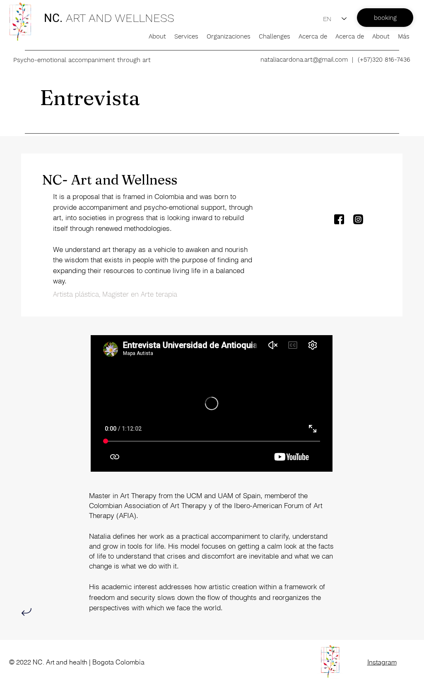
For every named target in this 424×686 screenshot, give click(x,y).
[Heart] (26, 612)
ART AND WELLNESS (122, 18)
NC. (53, 18)
